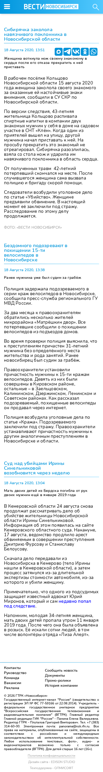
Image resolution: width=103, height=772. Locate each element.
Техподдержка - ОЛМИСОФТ (51, 768)
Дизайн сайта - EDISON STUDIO (51, 762)
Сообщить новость (61, 670)
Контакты (12, 667)
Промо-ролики (58, 680)
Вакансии (12, 682)
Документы (55, 675)
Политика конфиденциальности (51, 756)
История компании (61, 685)
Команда (11, 677)
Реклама (11, 687)
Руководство (15, 672)
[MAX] (59, 52)
